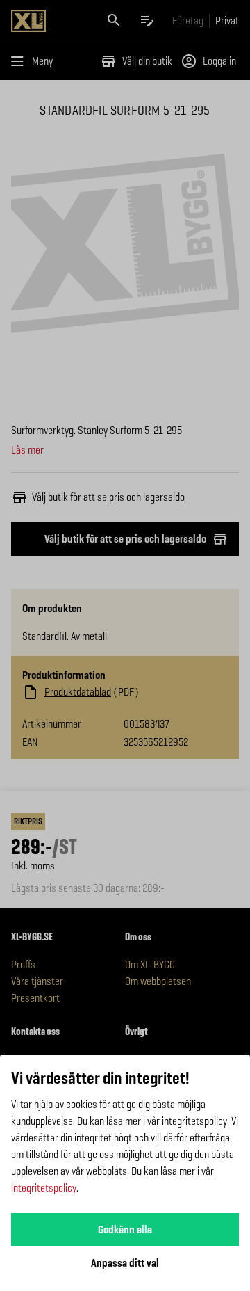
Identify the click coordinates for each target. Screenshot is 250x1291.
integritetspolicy (43, 1187)
